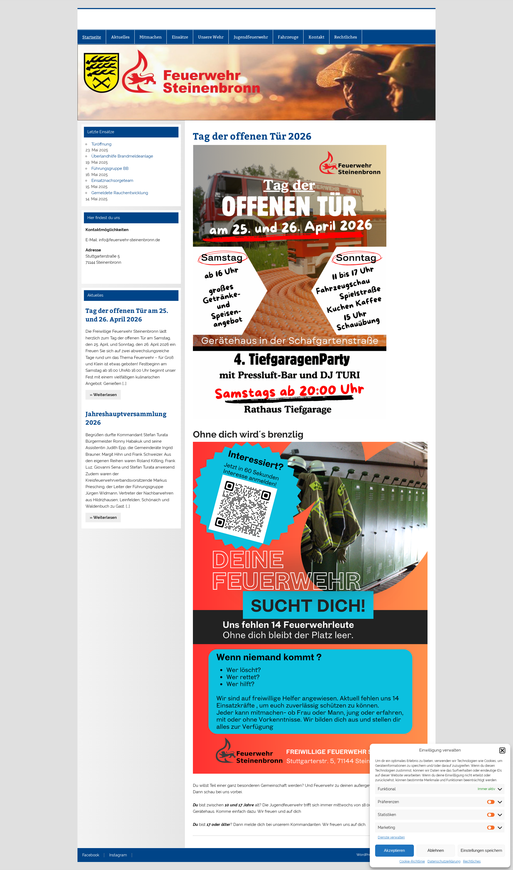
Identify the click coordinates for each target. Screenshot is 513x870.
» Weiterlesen (103, 394)
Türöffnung (101, 144)
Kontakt (316, 37)
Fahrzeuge (288, 37)
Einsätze (180, 37)
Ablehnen (436, 850)
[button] (502, 750)
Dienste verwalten (391, 837)
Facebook (90, 855)
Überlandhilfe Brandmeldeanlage (122, 156)
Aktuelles (120, 37)
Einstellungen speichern (481, 850)
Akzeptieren (394, 850)
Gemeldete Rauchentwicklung (119, 192)
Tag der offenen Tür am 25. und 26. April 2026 (127, 314)
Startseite (91, 37)
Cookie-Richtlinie (412, 861)
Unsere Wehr (211, 37)
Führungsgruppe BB (110, 168)
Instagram (118, 855)
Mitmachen (150, 37)
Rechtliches (472, 861)
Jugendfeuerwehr (251, 37)
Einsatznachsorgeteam (112, 180)
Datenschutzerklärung (444, 861)
